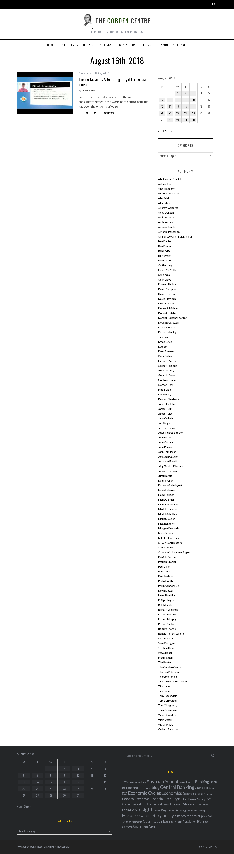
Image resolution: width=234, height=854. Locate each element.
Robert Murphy (167, 619)
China (199, 788)
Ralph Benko (165, 604)
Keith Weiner (166, 480)
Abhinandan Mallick (170, 179)
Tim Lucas (164, 686)
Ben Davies (164, 241)
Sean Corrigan (166, 643)
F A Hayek (207, 794)
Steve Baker (165, 652)
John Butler (164, 437)
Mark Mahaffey (167, 514)
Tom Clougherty (167, 705)
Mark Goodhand (168, 504)
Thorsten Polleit (167, 676)
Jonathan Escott (167, 461)
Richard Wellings (168, 609)
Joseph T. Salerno (168, 470)
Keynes (156, 810)
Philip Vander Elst (168, 585)
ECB (125, 793)
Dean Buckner (166, 303)
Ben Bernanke (144, 788)
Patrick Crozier (167, 561)
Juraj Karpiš (165, 475)
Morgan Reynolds (168, 528)
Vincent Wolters (167, 714)
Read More (108, 112)
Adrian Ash (164, 183)
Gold (139, 804)
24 (193, 113)
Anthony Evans (166, 222)
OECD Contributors (170, 542)
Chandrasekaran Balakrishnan (175, 236)
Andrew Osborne (168, 207)
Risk (199, 821)
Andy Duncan (166, 212)
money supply (197, 816)
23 (185, 113)
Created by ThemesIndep (57, 847)
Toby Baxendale (167, 695)
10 (193, 100)
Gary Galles (165, 356)
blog (155, 787)
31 (193, 120)
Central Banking (177, 787)
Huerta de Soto (201, 804)
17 (193, 107)
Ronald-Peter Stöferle (171, 633)
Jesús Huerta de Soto (170, 432)
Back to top (205, 847)
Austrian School (162, 781)
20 (162, 113)
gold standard (153, 804)
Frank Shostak (166, 327)
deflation (209, 787)
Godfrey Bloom (167, 380)
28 (170, 120)
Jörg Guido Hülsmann (170, 466)
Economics (84, 73)
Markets (129, 815)
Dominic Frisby (167, 313)
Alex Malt (164, 198)
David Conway (166, 293)
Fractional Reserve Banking (191, 799)
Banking (202, 781)
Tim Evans (164, 336)
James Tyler (165, 413)
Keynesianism (171, 810)
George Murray (167, 360)
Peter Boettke (166, 595)
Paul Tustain (165, 576)
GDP (133, 804)
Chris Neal (164, 274)
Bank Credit (186, 782)
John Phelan (165, 447)
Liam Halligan (166, 494)
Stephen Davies (167, 647)
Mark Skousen (166, 518)
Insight (145, 809)
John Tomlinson (167, 451)
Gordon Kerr (165, 384)
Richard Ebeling (167, 332)
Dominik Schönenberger (172, 317)
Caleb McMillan (167, 270)
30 (185, 120)
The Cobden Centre (169, 667)
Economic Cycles (144, 793)
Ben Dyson (164, 246)
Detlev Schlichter (168, 308)
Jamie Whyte (165, 418)
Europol (162, 346)
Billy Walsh (164, 255)
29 (177, 120)
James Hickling (167, 403)
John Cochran (166, 442)
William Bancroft (168, 729)
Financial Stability (164, 799)
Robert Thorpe (167, 628)
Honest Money (182, 804)
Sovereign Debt (144, 827)
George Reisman (167, 365)
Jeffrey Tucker (166, 427)
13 (162, 107)
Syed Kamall (165, 657)
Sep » (168, 131)
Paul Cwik (164, 571)
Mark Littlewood (168, 509)
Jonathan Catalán (168, 456)
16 (185, 107)
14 (170, 107)
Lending (201, 810)
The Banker (165, 662)
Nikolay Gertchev (168, 537)
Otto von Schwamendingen (174, 552)
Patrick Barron (167, 557)
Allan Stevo (164, 203)
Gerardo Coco (166, 375)
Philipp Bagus (166, 600)
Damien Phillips (167, 284)
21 (170, 113)
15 (177, 107)
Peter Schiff (137, 821)
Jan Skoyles (165, 423)
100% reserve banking (134, 782)
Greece (165, 804)
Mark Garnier (166, 499)
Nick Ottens (165, 533)
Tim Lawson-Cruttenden (172, 681)
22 (177, 113)
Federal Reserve (135, 799)
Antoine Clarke (167, 226)
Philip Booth (165, 580)
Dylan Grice (165, 341)
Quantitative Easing (158, 821)
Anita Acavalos (167, 217)
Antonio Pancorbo (169, 231)
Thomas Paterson (168, 671)
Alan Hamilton (166, 188)
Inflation (129, 810)
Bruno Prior (165, 260)
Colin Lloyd (164, 279)
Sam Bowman (166, 638)
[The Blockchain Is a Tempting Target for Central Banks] (45, 93)
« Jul (161, 131)
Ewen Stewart (166, 351)
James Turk (165, 408)
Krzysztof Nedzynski (170, 485)
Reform (178, 821)
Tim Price (164, 691)
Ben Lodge (164, 250)
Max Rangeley (166, 523)
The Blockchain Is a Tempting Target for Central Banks (112, 81)
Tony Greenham (167, 710)
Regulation (189, 821)
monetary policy (158, 815)
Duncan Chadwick (168, 399)
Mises (140, 816)
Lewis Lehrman (166, 490)
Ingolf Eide (164, 389)
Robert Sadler (166, 624)
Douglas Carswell (168, 322)
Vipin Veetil (165, 719)
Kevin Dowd (165, 590)
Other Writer (88, 90)
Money (180, 815)
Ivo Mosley (164, 394)
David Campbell (167, 289)
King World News (189, 810)
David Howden (167, 298)
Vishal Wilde (165, 724)
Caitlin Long (165, 265)
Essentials (189, 793)
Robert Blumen (167, 614)
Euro (199, 793)
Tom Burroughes (168, 700)
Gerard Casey (166, 370)
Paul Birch (164, 566)
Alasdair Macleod (168, 193)
